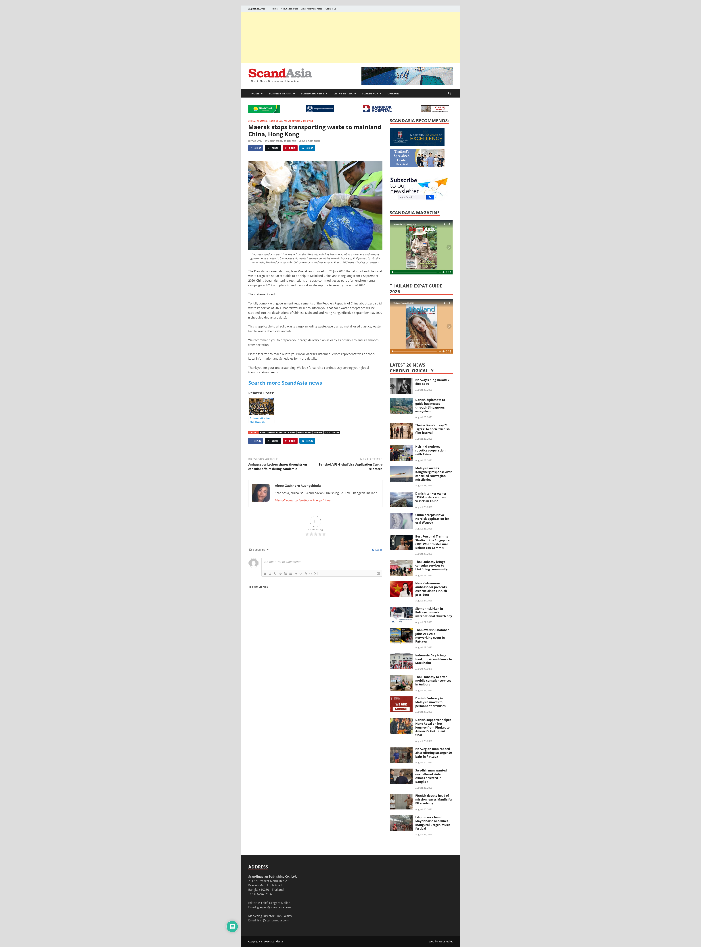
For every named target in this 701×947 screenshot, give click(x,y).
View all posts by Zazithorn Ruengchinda (304, 500)
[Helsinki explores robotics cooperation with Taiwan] (401, 447)
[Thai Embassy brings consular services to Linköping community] (401, 562)
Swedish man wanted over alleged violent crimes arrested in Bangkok (431, 776)
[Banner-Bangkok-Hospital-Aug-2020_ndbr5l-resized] (377, 111)
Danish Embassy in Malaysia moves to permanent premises (430, 702)
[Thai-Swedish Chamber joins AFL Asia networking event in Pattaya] (401, 630)
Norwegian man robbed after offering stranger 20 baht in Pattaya (433, 753)
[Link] (306, 573)
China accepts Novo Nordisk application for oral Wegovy (432, 519)
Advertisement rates (311, 8)
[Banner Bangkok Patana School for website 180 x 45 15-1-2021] (320, 111)
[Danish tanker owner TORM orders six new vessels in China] (401, 494)
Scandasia (276, 941)
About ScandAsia (289, 8)
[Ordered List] (285, 573)
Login (378, 549)
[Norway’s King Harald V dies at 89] (401, 380)
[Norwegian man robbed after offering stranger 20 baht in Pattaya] (401, 749)
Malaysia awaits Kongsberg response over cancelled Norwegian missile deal (433, 473)
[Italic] (270, 573)
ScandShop (370, 93)
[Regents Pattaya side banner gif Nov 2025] (417, 145)
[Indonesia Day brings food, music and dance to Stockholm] (401, 656)
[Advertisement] (350, 37)
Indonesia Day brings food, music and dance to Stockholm (433, 659)
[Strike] (280, 573)
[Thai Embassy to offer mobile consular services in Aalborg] (401, 677)
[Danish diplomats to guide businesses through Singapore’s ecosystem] (401, 400)
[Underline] (275, 573)
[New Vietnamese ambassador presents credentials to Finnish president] (401, 584)
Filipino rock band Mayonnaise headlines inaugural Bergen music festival (432, 822)
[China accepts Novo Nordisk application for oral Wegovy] (401, 515)
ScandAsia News (312, 93)
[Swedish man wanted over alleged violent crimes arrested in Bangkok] (401, 771)
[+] (316, 573)
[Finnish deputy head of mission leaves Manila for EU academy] (401, 796)
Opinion (393, 93)
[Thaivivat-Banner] (264, 112)
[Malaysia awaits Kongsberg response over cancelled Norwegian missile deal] (401, 468)
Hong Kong (275, 121)
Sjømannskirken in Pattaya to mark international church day (433, 612)
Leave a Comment (309, 140)
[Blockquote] (295, 573)
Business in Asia (280, 93)
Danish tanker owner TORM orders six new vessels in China (430, 497)
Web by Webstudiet (441, 941)
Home (274, 8)
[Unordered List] (290, 573)
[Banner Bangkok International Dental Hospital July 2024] (417, 166)
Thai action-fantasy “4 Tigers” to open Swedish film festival (432, 429)
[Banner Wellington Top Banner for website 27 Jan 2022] (435, 111)
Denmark (262, 121)
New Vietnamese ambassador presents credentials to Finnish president (431, 589)
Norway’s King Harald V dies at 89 (432, 382)
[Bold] (265, 573)
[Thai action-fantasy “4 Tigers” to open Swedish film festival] (401, 426)
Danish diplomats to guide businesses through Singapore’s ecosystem (430, 405)
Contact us (330, 8)
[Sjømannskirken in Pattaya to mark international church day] (401, 609)
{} (310, 573)
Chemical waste (276, 432)
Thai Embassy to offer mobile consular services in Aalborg (433, 681)
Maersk (318, 432)
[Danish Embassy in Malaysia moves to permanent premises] (401, 699)
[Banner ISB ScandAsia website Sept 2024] (407, 84)
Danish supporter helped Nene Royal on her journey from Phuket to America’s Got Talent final (433, 727)
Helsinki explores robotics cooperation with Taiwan (430, 450)
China (251, 121)
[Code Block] (300, 573)
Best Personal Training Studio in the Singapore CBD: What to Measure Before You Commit (432, 542)
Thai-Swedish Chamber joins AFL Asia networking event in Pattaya (432, 635)
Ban (262, 432)
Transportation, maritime (298, 121)
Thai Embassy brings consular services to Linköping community (431, 565)
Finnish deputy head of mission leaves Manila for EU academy (434, 799)
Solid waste (332, 432)
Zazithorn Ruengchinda (282, 140)
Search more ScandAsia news (285, 382)
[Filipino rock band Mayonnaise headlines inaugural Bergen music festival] (401, 817)
